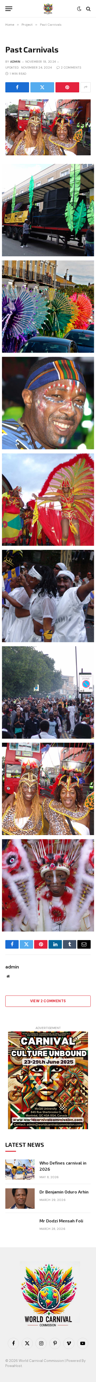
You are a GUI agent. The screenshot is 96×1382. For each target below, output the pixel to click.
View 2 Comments (48, 1001)
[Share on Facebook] (17, 87)
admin (15, 61)
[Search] (88, 9)
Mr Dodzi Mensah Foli (61, 1220)
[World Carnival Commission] (48, 8)
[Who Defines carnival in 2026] (20, 1169)
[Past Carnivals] (48, 127)
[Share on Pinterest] (67, 87)
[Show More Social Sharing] (86, 87)
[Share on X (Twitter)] (42, 87)
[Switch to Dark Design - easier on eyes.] (79, 8)
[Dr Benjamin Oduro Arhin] (20, 1198)
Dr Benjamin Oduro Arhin (64, 1191)
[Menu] (8, 9)
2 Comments (71, 67)
